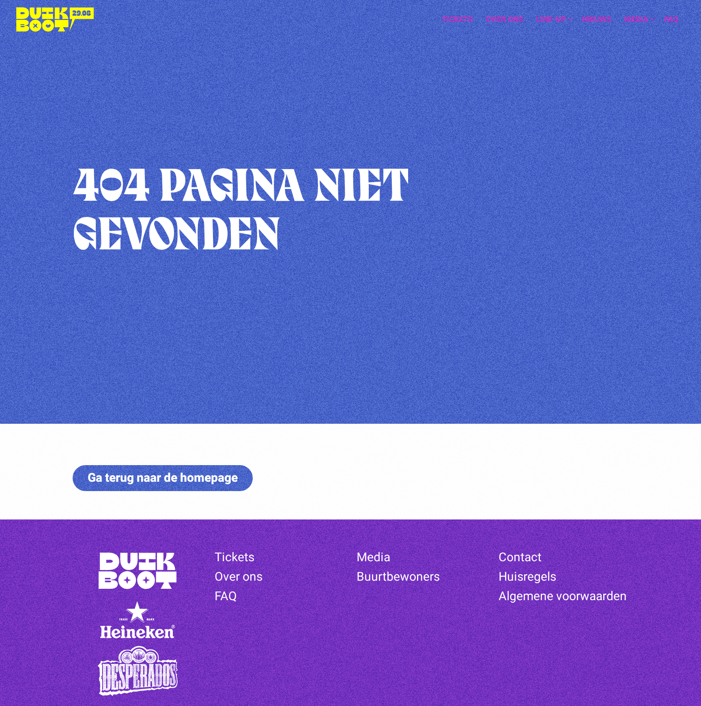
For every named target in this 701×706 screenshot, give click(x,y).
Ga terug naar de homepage (163, 478)
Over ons (504, 19)
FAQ (671, 19)
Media (636, 19)
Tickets (457, 19)
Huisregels (527, 577)
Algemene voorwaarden (563, 596)
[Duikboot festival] (56, 19)
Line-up (551, 19)
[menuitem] (457, 19)
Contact (520, 558)
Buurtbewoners (398, 577)
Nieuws (596, 19)
